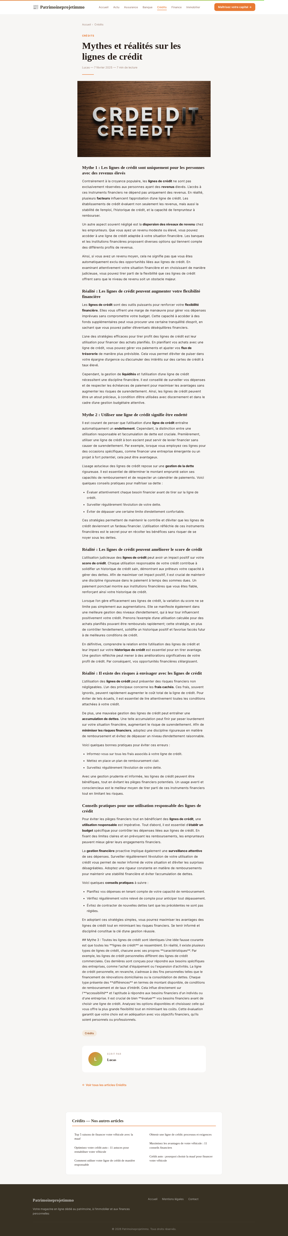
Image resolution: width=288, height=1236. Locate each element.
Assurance (131, 7)
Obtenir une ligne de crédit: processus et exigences (180, 1134)
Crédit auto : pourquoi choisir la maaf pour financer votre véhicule (181, 1158)
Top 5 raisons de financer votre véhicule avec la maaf (103, 1136)
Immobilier (193, 7)
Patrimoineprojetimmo (59, 7)
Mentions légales (173, 1199)
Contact (193, 1199)
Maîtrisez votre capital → (235, 7)
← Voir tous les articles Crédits (104, 1085)
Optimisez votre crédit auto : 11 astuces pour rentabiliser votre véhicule (101, 1149)
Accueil (104, 7)
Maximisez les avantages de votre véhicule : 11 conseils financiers (178, 1145)
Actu (116, 7)
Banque (147, 7)
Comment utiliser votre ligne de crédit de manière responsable (104, 1162)
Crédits (162, 7)
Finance (176, 7)
